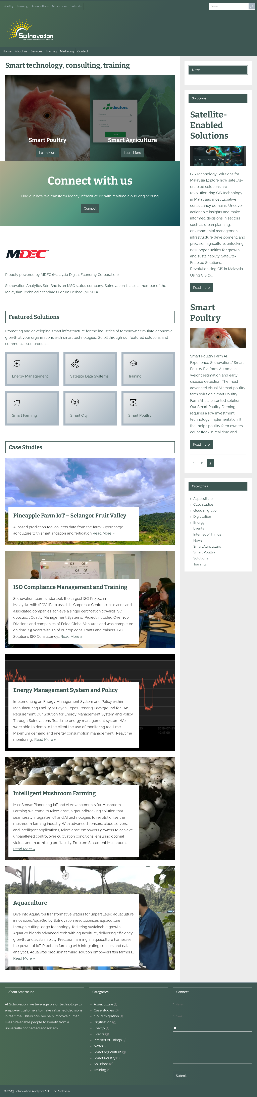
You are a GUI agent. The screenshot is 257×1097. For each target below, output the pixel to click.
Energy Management (30, 376)
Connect (90, 208)
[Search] (252, 6)
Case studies (203, 504)
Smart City (79, 415)
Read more (201, 288)
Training (135, 376)
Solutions (200, 558)
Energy (199, 522)
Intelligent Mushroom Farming (54, 793)
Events (198, 528)
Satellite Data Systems (89, 376)
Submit (181, 1076)
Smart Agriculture (207, 546)
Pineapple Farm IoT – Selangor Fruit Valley (69, 515)
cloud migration (205, 510)
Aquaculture (30, 902)
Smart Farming (24, 415)
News (197, 540)
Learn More (47, 153)
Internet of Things (207, 534)
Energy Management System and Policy (65, 690)
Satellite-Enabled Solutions (209, 125)
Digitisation (202, 516)
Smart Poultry (139, 415)
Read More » (103, 533)
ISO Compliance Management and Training (70, 587)
